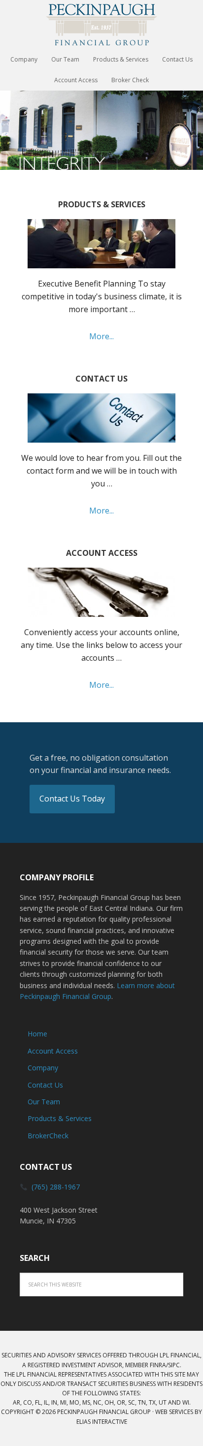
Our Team (44, 1101)
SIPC (174, 1365)
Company (43, 1067)
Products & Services (60, 1118)
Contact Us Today (72, 798)
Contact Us (45, 1085)
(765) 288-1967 (56, 1186)
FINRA (158, 1365)
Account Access (53, 1051)
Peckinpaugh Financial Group (101, 24)
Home (37, 1033)
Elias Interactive (101, 1421)
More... (101, 336)
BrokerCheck (48, 1135)
